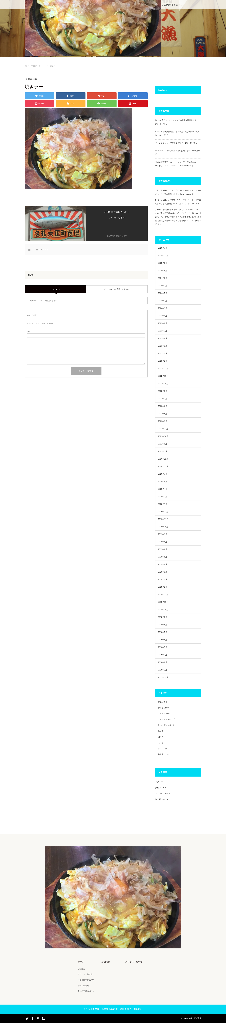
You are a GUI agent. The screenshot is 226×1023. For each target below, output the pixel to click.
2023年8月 (162, 323)
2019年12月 (163, 512)
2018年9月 (162, 617)
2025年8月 (162, 271)
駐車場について (164, 754)
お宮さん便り (163, 708)
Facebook (32, 1018)
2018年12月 (163, 594)
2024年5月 (162, 293)
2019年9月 (162, 534)
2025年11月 (163, 255)
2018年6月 (162, 640)
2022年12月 (163, 368)
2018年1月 (162, 670)
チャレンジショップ (166, 719)
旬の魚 (160, 737)
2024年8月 (162, 278)
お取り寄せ (162, 702)
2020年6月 (162, 481)
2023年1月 (162, 361)
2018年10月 (163, 610)
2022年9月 (162, 391)
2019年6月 (162, 549)
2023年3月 (162, 346)
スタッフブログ (164, 713)
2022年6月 (162, 406)
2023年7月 (162, 331)
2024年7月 (162, 286)
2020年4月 (162, 489)
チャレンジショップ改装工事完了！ (170, 143)
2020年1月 (162, 504)
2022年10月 (163, 384)
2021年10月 (163, 436)
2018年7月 (162, 632)
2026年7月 (162, 248)
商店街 (160, 731)
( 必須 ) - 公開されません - (41, 323)
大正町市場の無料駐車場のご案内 (169, 209)
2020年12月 (163, 459)
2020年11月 (163, 466)
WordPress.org (161, 799)
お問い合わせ (83, 986)
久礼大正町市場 (194, 1018)
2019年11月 (163, 519)
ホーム (81, 961)
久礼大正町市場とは (168, 4)
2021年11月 (163, 429)
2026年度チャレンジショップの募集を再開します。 (176, 120)
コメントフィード (162, 793)
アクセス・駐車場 (85, 974)
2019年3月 (162, 572)
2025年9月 (162, 263)
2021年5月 (162, 451)
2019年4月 (162, 564)
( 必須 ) (32, 315)
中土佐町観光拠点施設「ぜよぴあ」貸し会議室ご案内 (177, 132)
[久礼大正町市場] (113, 946)
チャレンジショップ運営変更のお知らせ (171, 151)
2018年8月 (162, 625)
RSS (43, 1018)
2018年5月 (162, 647)
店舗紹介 (81, 969)
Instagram (37, 1018)
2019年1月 (162, 587)
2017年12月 (163, 677)
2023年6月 (162, 338)
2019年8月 (162, 542)
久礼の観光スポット (166, 725)
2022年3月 (162, 421)
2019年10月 (163, 527)
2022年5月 (162, 414)
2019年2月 (162, 579)
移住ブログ (162, 748)
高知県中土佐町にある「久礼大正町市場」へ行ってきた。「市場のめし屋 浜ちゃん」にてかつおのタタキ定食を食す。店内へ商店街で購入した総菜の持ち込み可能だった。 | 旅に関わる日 (178, 216)
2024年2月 (162, 301)
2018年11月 (163, 602)
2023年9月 (162, 316)
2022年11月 (163, 376)
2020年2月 (162, 497)
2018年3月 (162, 655)
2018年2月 (162, 662)
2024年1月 (162, 308)
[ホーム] (26, 62)
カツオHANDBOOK (86, 980)
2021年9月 (162, 444)
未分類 (160, 743)
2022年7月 (162, 399)
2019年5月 (162, 557)
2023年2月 (162, 353)
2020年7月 (162, 474)
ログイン (159, 782)
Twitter (27, 1018)
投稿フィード (160, 788)
